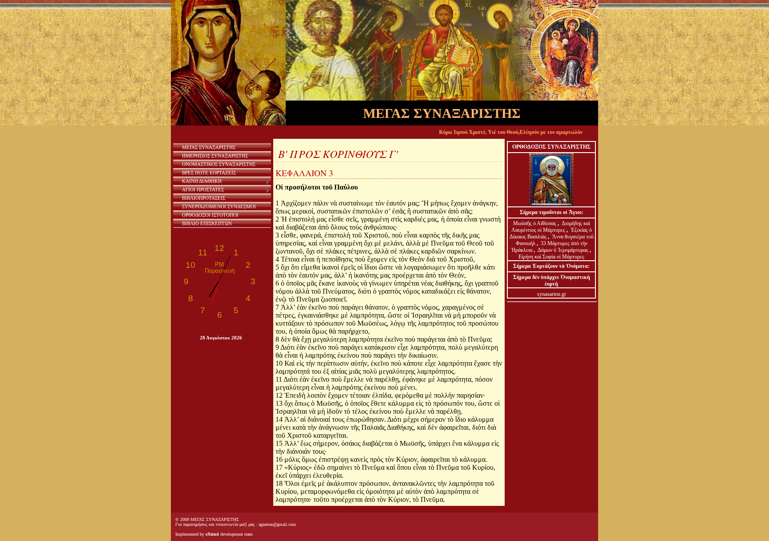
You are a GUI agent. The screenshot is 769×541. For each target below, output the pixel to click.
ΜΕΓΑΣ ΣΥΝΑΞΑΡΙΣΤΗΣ (208, 147)
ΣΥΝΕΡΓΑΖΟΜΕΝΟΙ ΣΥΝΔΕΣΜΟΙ (219, 206)
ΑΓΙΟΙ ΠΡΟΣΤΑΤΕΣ (203, 189)
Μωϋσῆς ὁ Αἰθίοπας (534, 223)
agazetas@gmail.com (277, 524)
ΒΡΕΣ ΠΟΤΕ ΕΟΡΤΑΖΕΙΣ (209, 172)
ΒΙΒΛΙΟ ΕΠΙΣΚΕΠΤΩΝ (207, 223)
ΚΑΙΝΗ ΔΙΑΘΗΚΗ (202, 181)
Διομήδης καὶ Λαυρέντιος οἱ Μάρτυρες (550, 226)
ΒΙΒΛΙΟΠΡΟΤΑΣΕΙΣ (203, 198)
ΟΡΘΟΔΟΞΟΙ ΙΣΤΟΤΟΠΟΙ (210, 215)
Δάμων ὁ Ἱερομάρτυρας (564, 250)
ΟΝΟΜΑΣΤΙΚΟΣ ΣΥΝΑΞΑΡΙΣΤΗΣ (218, 164)
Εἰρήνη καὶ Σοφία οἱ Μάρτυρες (551, 257)
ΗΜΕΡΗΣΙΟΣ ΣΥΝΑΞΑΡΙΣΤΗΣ (215, 155)
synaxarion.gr (551, 294)
